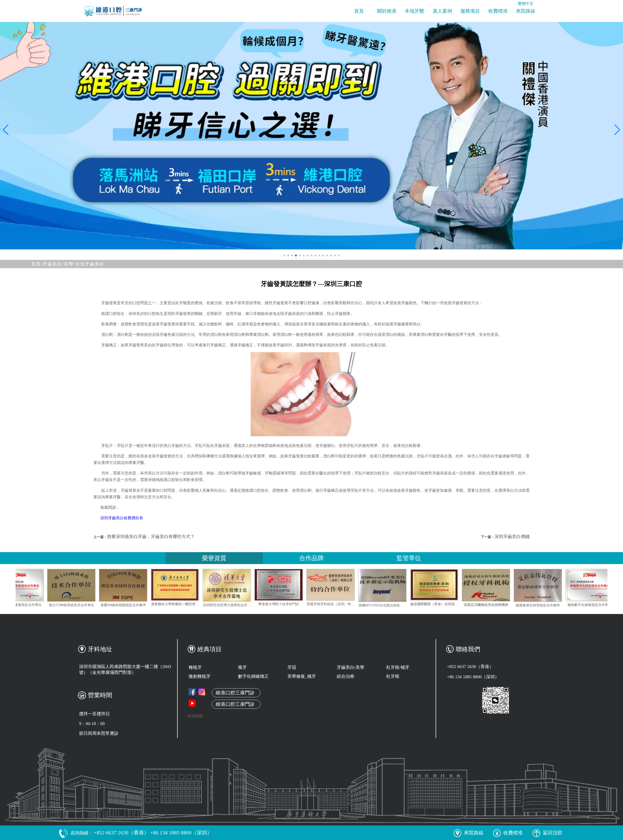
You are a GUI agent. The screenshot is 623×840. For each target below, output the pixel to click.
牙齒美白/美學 (350, 667)
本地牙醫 (414, 11)
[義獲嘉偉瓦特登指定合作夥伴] (584, 585)
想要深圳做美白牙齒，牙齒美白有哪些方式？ (151, 536)
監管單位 (409, 558)
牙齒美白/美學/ (59, 264)
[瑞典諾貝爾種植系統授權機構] (533, 585)
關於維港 (386, 11)
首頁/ (37, 264)
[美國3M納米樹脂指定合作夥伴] (170, 585)
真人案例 (442, 11)
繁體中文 (525, 3)
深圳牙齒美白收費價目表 (121, 518)
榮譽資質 (214, 558)
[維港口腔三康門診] (201, 691)
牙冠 (291, 667)
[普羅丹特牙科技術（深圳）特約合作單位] (377, 585)
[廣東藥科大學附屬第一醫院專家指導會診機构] (222, 585)
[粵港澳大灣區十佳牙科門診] (325, 585)
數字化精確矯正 (253, 676)
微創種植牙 (200, 676)
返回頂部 (552, 832)
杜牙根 (392, 676)
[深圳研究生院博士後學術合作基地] (273, 585)
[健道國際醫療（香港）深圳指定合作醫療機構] (481, 585)
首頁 (359, 11)
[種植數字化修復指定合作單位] (66, 585)
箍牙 (242, 667)
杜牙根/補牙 (397, 667)
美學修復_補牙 (301, 676)
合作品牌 (311, 558)
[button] (284, 255)
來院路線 (525, 11)
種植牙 (195, 667)
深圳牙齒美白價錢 (512, 536)
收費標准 (498, 11)
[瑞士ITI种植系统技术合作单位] (118, 585)
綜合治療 (345, 676)
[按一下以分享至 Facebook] (192, 691)
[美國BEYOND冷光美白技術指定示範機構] (429, 585)
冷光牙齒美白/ (90, 264)
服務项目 (470, 11)
